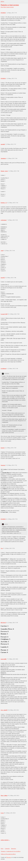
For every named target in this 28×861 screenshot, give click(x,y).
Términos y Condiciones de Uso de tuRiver (10, 851)
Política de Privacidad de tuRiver (8, 854)
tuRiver (2, 1)
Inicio (2, 848)
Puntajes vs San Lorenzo (10, 5)
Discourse (8, 857)
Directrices (13, 848)
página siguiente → (5, 840)
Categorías (7, 848)
